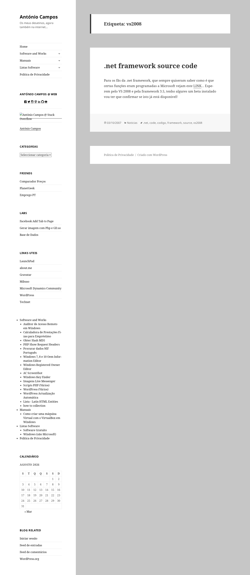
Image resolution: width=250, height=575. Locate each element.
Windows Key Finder (37, 377)
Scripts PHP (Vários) (36, 385)
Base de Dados (29, 235)
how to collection (34, 406)
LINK (197, 86)
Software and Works (33, 53)
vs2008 (197, 123)
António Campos (39, 17)
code (152, 123)
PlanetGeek (27, 188)
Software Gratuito (35, 430)
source (187, 123)
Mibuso (24, 281)
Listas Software (30, 67)
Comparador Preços (33, 181)
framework (174, 123)
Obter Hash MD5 (34, 340)
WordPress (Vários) (35, 389)
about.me (26, 268)
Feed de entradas (31, 545)
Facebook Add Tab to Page (37, 221)
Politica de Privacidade (35, 74)
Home (24, 46)
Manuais (25, 60)
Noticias (132, 123)
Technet (25, 302)
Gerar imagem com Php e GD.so (40, 228)
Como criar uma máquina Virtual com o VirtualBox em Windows (41, 418)
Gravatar (25, 275)
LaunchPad (27, 261)
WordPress (27, 295)
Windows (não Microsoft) (39, 434)
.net (145, 123)
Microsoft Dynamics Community (40, 288)
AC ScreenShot (32, 373)
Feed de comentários (33, 552)
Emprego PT (28, 195)
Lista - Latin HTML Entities (40, 401)
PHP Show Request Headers (41, 344)
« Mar (28, 511)
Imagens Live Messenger (39, 381)
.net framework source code (150, 65)
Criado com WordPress (152, 155)
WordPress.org (29, 559)
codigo (161, 123)
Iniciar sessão (28, 538)
